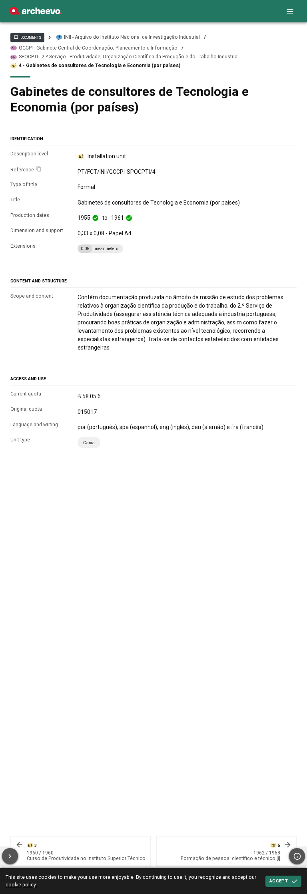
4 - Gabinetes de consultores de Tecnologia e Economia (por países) (99, 65)
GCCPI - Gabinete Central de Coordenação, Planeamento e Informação (98, 48)
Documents (27, 37)
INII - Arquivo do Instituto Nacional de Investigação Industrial (132, 37)
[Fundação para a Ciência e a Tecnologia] (36, 13)
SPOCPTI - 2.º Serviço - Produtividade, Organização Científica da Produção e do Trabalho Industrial (129, 57)
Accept (278, 881)
